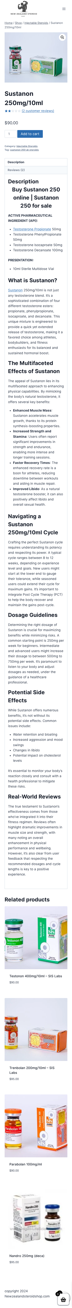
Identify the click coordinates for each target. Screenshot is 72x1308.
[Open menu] (63, 9)
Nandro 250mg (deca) (26, 1256)
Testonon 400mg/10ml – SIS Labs (35, 976)
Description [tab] (16, 162)
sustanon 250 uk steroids (24, 149)
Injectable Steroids (27, 146)
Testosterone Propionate (32, 229)
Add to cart (30, 134)
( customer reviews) (38, 111)
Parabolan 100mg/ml (25, 1164)
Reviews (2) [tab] (16, 170)
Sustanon (15, 290)
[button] (62, 37)
